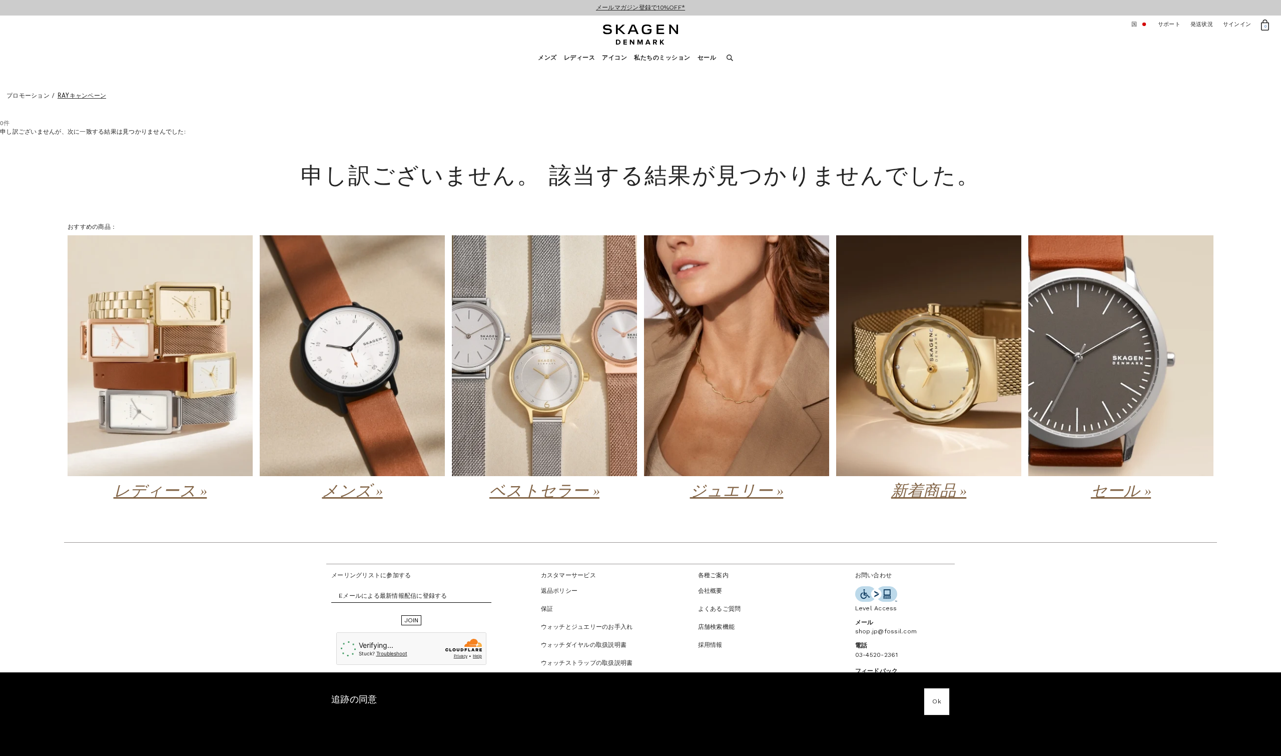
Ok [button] (936, 701)
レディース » (160, 491)
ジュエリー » (737, 491)
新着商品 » (929, 491)
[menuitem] (551, 60)
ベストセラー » (544, 491)
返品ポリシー (559, 590)
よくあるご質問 (719, 608)
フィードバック (876, 670)
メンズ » (352, 491)
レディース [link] (579, 57)
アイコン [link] (614, 57)
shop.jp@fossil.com (886, 631)
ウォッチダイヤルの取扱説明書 (584, 644)
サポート (1169, 24)
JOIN (411, 620)
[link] (160, 369)
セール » (1121, 491)
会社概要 (710, 590)
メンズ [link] (547, 57)
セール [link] (707, 57)
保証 (547, 608)
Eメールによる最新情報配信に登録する (393, 595)
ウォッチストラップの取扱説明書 (587, 662)
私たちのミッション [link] (662, 57)
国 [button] (1139, 25)
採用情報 (710, 644)
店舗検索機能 (716, 626)
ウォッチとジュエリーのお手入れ (587, 626)
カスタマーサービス (568, 575)
